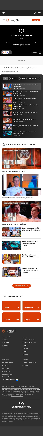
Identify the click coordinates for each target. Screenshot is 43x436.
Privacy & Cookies (15, 388)
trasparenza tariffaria (20, 389)
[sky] (21, 403)
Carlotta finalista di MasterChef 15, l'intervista (19, 68)
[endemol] (21, 407)
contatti (37, 389)
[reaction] (7, 52)
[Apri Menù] (4, 20)
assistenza (30, 389)
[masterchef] (14, 20)
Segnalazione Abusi (17, 396)
